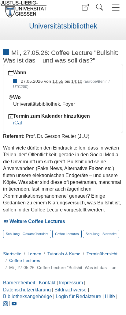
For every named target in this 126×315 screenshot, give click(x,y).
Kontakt (47, 282)
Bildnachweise (70, 289)
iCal (17, 122)
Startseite (12, 253)
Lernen (34, 253)
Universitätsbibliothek (63, 26)
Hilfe (110, 296)
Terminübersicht (102, 253)
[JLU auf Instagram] (6, 303)
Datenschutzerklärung (27, 289)
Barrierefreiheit (19, 282)
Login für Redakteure (78, 296)
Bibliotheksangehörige (27, 296)
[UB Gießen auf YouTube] (14, 303)
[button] (85, 7)
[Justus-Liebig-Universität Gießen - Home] (30, 9)
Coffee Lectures (24, 260)
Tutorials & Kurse (63, 253)
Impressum (71, 282)
